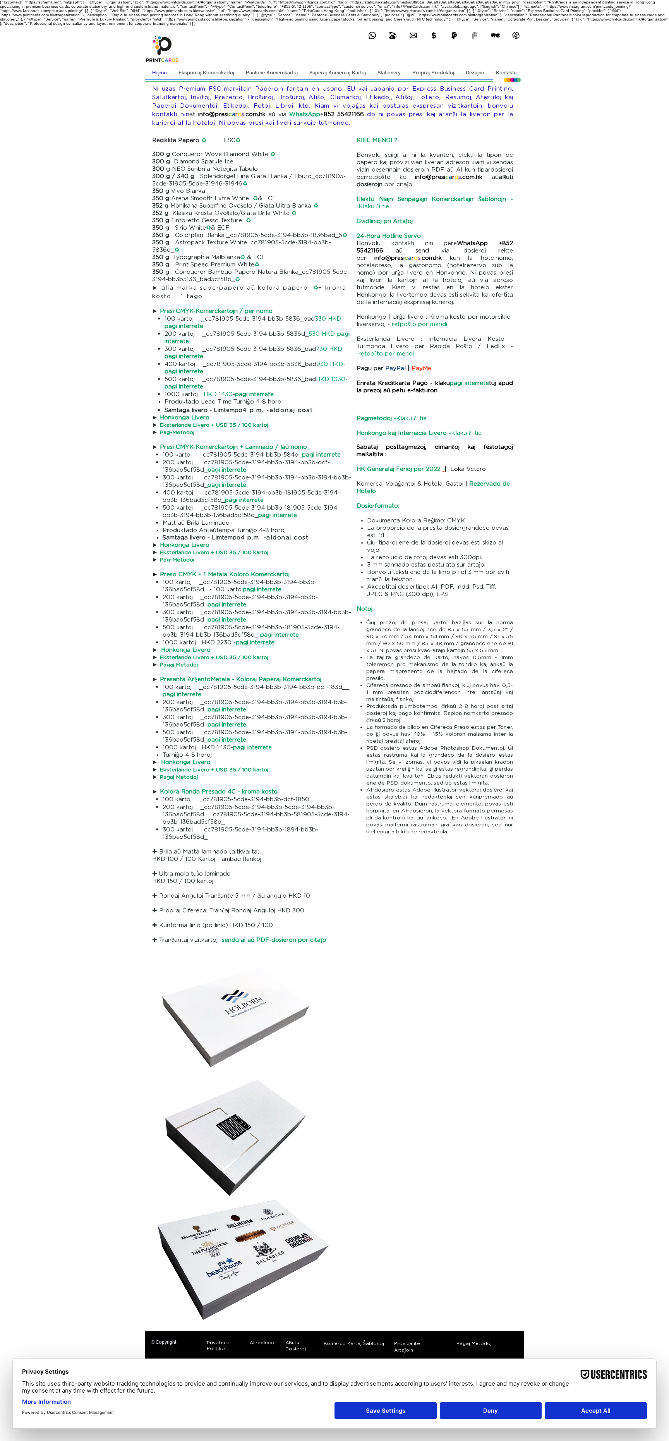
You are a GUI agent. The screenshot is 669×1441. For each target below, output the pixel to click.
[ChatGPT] (516, 35)
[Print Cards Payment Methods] (434, 35)
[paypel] (454, 35)
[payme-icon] (475, 35)
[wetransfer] (495, 35)
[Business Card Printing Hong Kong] (372, 35)
